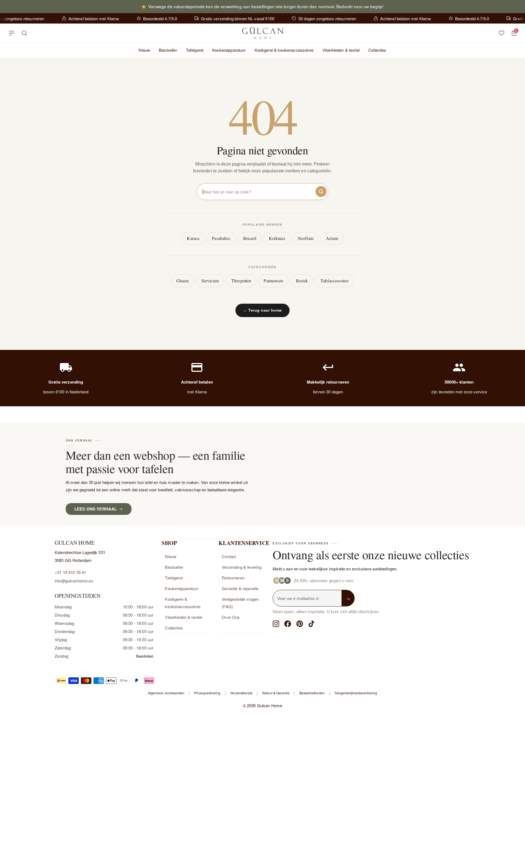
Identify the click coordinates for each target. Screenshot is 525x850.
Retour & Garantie (276, 693)
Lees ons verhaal (95, 509)
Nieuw (144, 50)
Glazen (182, 280)
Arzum (332, 238)
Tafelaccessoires (334, 280)
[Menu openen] (11, 33)
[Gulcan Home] (262, 33)
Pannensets (273, 280)
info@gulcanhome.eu (74, 581)
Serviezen (210, 280)
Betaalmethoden (312, 693)
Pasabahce (221, 238)
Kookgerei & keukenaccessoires (284, 50)
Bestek (302, 280)
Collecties (377, 50)
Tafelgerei (195, 50)
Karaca (193, 238)
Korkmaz (277, 238)
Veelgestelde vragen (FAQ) (240, 602)
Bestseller (168, 50)
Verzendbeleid (241, 693)
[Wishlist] (501, 33)
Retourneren (233, 578)
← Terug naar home (262, 310)
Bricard (249, 238)
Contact (229, 556)
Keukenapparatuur (229, 50)
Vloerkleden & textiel (341, 50)
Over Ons (231, 617)
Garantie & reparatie (240, 588)
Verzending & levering (241, 567)
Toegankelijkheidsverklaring (355, 693)
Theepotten (241, 280)
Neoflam (305, 238)
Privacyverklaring (207, 693)
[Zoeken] (24, 33)
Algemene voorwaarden (166, 693)
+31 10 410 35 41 (70, 572)
